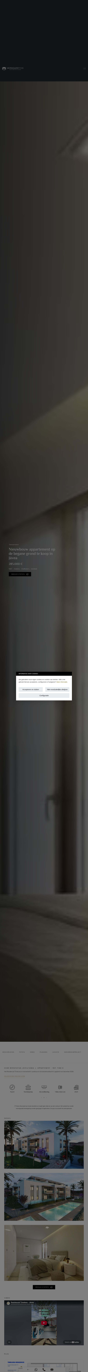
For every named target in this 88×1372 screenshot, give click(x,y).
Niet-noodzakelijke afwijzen (57, 689)
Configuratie (44, 695)
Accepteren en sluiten (30, 689)
